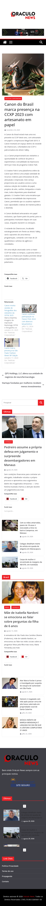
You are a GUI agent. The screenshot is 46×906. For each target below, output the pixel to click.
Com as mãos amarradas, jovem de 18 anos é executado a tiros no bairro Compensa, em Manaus (30, 527)
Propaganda (7, 876)
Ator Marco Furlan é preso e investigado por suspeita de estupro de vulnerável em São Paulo (31, 684)
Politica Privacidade (10, 866)
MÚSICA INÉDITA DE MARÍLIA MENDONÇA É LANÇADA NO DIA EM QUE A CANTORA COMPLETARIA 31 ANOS (31, 725)
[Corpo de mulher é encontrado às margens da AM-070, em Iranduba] (10, 564)
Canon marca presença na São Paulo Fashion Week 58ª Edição (11, 352)
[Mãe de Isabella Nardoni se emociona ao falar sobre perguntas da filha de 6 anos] (23, 592)
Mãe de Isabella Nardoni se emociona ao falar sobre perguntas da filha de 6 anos (21, 619)
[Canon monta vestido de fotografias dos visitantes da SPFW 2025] (13, 320)
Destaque (8, 442)
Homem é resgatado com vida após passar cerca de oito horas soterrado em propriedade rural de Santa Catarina (30, 704)
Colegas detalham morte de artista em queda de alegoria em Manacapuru (30, 546)
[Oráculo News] (5, 42)
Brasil (7, 607)
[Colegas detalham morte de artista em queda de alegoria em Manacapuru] (10, 548)
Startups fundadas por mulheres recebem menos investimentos (21, 385)
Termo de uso (7, 871)
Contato (5, 881)
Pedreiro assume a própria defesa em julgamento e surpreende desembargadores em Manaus (23, 456)
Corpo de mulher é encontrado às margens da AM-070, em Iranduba (31, 562)
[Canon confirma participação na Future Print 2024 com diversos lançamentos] (29, 308)
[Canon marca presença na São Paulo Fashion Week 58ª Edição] (11, 342)
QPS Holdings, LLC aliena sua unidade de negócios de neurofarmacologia (24, 375)
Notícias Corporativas (13, 98)
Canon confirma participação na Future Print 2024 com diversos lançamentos (29, 319)
